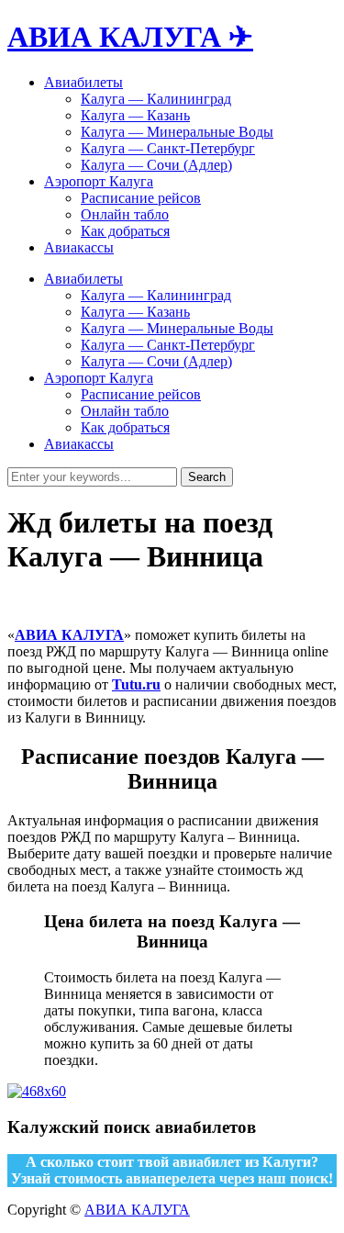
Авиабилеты (83, 82)
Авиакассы (79, 247)
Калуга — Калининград (156, 98)
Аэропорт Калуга (98, 181)
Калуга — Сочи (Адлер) (156, 165)
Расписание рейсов (141, 198)
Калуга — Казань (135, 115)
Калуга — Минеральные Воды (177, 132)
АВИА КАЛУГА (69, 635)
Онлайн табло (125, 214)
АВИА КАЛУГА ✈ (130, 36)
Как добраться (125, 231)
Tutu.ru (136, 684)
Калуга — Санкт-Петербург (168, 148)
